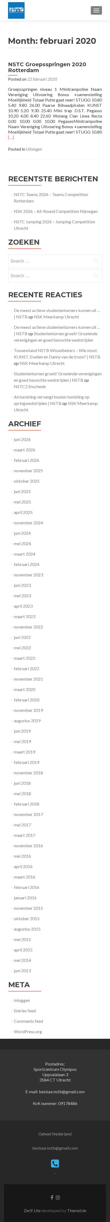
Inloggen (22, 1000)
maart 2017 (24, 835)
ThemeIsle (76, 1210)
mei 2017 (22, 824)
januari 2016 (25, 897)
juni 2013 (22, 970)
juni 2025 (22, 491)
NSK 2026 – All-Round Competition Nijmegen (56, 211)
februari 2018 (26, 803)
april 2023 (23, 605)
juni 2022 (22, 637)
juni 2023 (22, 585)
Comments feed (28, 1021)
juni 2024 (22, 533)
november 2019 (28, 710)
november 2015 (28, 908)
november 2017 (28, 814)
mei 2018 (22, 793)
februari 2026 (26, 460)
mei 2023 (22, 595)
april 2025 (23, 512)
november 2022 (28, 626)
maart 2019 (24, 751)
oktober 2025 (27, 480)
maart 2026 (24, 449)
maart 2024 (24, 553)
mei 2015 (22, 939)
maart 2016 (24, 876)
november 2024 (28, 522)
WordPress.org (28, 1031)
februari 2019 (26, 762)
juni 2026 (22, 439)
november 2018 (28, 772)
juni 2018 (22, 783)
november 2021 (28, 678)
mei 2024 (22, 543)
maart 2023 (24, 616)
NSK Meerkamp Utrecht (56, 316)
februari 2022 (26, 668)
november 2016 (28, 845)
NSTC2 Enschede (30, 386)
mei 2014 (22, 960)
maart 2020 (24, 689)
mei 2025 (22, 501)
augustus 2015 (27, 928)
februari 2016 (26, 887)
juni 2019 (22, 730)
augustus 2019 (27, 720)
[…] (11, 137)
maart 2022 (24, 658)
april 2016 (23, 866)
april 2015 (23, 949)
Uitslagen (34, 148)
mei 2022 (22, 647)
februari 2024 (26, 564)
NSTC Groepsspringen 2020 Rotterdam (47, 67)
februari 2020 (26, 699)
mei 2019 (22, 741)
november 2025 (28, 470)
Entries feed (25, 1010)
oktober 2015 (27, 918)
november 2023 (28, 574)
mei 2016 (22, 855)
